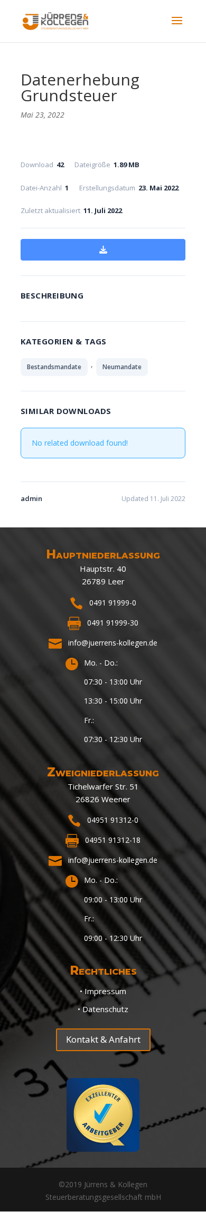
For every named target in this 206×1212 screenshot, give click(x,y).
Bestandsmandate (54, 366)
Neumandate (122, 366)
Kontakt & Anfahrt (103, 1039)
